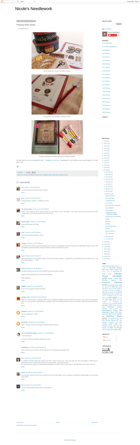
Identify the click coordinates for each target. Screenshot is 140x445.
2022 (105, 143)
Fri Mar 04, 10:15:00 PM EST (35, 243)
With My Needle (64, 175)
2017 (105, 155)
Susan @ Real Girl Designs (29, 333)
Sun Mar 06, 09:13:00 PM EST (32, 385)
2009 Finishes (106, 91)
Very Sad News (109, 233)
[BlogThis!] (29, 172)
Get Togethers (106, 287)
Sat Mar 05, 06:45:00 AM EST (35, 286)
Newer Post (20, 422)
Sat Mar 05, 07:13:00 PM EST (37, 322)
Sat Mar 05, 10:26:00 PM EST (46, 333)
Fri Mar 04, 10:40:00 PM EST (33, 256)
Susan (23, 268)
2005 (105, 254)
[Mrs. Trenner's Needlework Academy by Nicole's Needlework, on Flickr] (57, 69)
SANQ (50, 175)
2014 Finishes (106, 74)
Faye (22, 256)
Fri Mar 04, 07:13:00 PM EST (41, 209)
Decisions (108, 221)
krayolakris (24, 322)
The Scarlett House (26, 209)
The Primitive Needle (108, 320)
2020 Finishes (106, 57)
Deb (22, 358)
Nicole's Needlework (33, 8)
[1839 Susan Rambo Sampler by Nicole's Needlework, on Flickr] (57, 154)
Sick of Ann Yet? (109, 198)
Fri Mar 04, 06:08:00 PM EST (33, 198)
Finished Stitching (112, 282)
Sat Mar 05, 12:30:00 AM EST (34, 268)
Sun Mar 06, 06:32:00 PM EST (34, 372)
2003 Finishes (106, 109)
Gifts (113, 287)
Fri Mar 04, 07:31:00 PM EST (38, 221)
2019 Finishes (106, 60)
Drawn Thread (113, 278)
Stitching (107, 224)
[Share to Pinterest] (35, 172)
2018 (105, 153)
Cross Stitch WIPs (107, 43)
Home (57, 422)
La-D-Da (119, 297)
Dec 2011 (108, 172)
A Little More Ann (110, 200)
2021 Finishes (106, 53)
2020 (105, 148)
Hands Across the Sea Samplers (113, 288)
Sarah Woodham (110, 196)
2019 (105, 150)
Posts (106, 337)
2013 (105, 165)
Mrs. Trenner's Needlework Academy (30, 175)
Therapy (107, 228)
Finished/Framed (113, 285)
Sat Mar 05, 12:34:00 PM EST (35, 311)
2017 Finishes (106, 67)
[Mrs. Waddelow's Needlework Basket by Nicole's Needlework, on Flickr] (57, 114)
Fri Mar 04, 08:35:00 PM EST (33, 232)
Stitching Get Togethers (115, 314)
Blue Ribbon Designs (112, 269)
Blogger (73, 440)
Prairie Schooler (117, 305)
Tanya (27, 160)
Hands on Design (109, 290)
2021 (105, 146)
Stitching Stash (114, 316)
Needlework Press (107, 303)
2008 (105, 246)
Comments (108, 340)
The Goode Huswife (113, 318)
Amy (22, 198)
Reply (23, 192)
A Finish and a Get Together (113, 216)
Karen (23, 372)
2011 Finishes (106, 85)
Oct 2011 (108, 177)
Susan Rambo (55, 175)
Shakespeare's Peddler (110, 310)
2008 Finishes (106, 95)
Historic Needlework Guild (109, 295)
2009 (105, 244)
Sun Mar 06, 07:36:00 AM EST (32, 358)
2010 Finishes (106, 88)
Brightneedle (116, 271)
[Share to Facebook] (33, 172)
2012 (105, 167)
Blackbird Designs (116, 268)
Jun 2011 (108, 186)
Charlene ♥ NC (25, 297)
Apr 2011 (108, 191)
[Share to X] (31, 172)
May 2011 (108, 189)
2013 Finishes (106, 78)
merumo (23, 243)
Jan (22, 187)
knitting (115, 329)
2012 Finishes (106, 81)
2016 (105, 158)
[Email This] (27, 172)
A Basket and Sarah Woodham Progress (111, 213)
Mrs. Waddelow (44, 175)
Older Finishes (106, 112)
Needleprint (115, 301)
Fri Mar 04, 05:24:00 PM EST (32, 187)
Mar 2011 (108, 193)
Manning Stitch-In (110, 231)
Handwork (110, 292)
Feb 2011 (108, 236)
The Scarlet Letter (112, 323)
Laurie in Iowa (25, 221)
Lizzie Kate (108, 299)
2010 (105, 242)
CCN (103, 274)
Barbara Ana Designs (108, 266)
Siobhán (23, 286)
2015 (105, 160)
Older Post (94, 422)
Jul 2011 (108, 184)
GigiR (120, 287)
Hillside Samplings (115, 293)
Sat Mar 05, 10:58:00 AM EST (38, 297)
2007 (105, 249)
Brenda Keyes (106, 271)
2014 (105, 162)
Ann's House (108, 203)
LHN (110, 298)
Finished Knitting (108, 280)
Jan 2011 (108, 239)
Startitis (107, 219)
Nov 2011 (108, 174)
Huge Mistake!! (109, 208)
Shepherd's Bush (108, 312)
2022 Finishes (106, 50)
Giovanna (24, 311)
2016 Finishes (106, 71)
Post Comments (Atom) (30, 425)
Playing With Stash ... (111, 226)
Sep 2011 (108, 179)
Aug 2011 (108, 182)
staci (22, 232)
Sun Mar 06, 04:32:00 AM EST (37, 347)
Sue (22, 385)
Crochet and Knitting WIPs (109, 46)
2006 (105, 251)
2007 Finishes (106, 98)
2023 (105, 141)
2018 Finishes (106, 64)
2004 (105, 256)
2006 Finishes (106, 102)
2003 (105, 258)
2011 (105, 170)
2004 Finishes (106, 105)
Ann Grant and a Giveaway (112, 205)
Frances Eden (109, 210)
